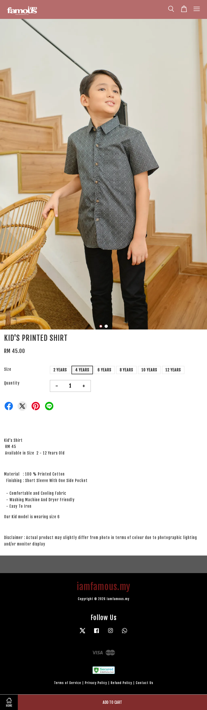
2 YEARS (60, 370)
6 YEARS (104, 370)
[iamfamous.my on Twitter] (82, 633)
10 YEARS (149, 370)
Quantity (12, 383)
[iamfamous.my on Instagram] (110, 633)
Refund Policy (121, 683)
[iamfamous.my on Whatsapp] (124, 633)
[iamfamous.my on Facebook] (96, 633)
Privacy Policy (96, 683)
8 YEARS (126, 370)
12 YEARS (173, 370)
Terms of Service (67, 683)
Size (7, 369)
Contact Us (144, 683)
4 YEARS (82, 370)
